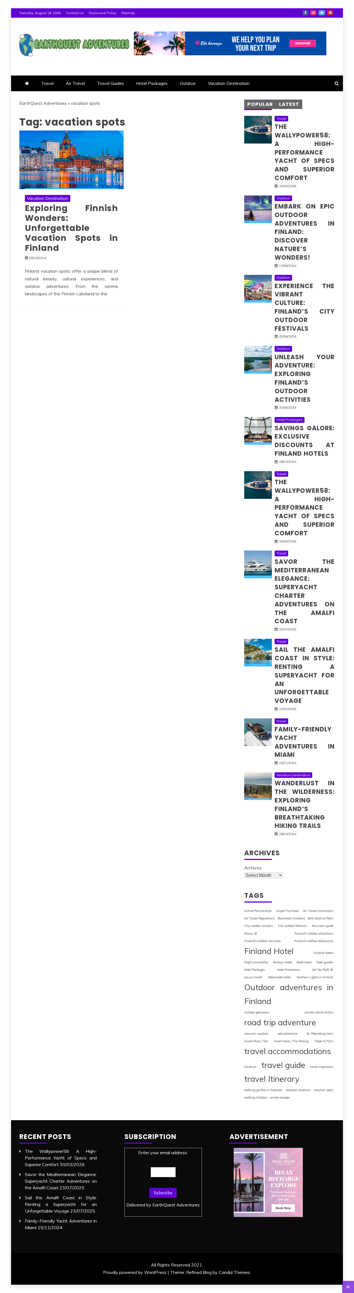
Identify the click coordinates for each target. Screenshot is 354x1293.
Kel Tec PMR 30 (322, 970)
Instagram (313, 12)
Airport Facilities (287, 911)
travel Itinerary (272, 1079)
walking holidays (255, 1097)
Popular (260, 104)
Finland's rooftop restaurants (313, 941)
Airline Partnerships (258, 911)
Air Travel (75, 83)
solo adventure (287, 1034)
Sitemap (128, 13)
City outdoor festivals (292, 926)
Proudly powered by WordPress (134, 1272)
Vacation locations (298, 1090)
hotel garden (324, 962)
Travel (47, 83)
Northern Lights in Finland (315, 977)
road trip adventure (280, 1022)
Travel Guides (110, 83)
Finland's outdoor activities (262, 941)
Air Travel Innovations (318, 911)
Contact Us (75, 13)
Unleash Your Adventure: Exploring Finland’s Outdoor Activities (305, 378)
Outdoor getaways (256, 1012)
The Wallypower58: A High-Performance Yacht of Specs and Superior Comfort (305, 152)
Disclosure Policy (102, 13)
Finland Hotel (269, 951)
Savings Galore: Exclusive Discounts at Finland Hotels (305, 441)
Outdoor (188, 83)
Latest (289, 104)
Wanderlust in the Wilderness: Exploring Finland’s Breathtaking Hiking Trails (305, 804)
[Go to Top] (348, 1287)
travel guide (283, 1065)
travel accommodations (287, 1051)
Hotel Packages (152, 83)
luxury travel (253, 977)
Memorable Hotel (279, 977)
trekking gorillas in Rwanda (263, 1090)
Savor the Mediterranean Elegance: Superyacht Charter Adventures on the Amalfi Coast (305, 591)
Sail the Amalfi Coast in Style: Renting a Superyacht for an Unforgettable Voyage (305, 675)
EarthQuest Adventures (43, 103)
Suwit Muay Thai (256, 1041)
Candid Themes (234, 1272)
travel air (250, 1067)
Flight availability (256, 962)
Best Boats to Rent (320, 918)
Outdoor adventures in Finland (288, 994)
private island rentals (318, 1012)
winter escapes (280, 1097)
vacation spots (323, 1090)
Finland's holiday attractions (314, 933)
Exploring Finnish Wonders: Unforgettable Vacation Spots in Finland (71, 228)
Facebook (305, 12)
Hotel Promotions (288, 970)
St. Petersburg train (319, 1034)
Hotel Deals (304, 962)
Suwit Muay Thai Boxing (291, 1041)
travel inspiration (321, 1067)
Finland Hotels (323, 953)
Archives (253, 867)
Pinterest (330, 12)
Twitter (322, 12)
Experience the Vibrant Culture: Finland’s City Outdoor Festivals (305, 307)
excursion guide (322, 926)
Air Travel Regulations (259, 918)
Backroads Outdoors (291, 918)
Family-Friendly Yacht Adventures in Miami (305, 742)
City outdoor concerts (258, 926)
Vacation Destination (228, 83)
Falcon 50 (250, 933)
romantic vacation (256, 1034)
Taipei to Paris (323, 1041)
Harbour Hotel (282, 962)
